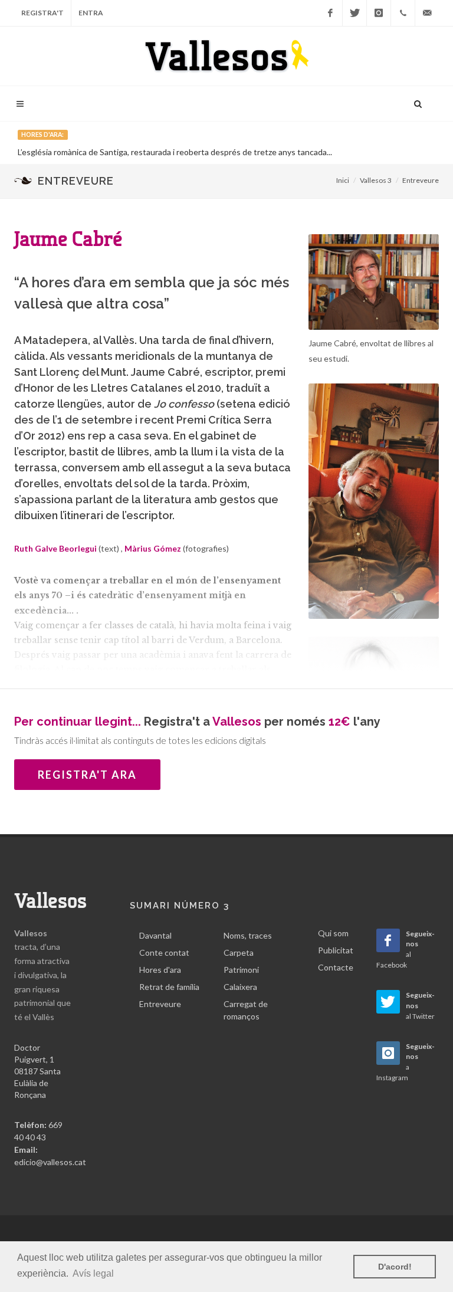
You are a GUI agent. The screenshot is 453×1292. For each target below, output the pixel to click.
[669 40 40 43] (403, 13)
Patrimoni (241, 970)
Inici (342, 180)
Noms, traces (248, 935)
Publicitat (335, 950)
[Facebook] (330, 13)
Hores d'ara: (42, 134)
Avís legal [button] (93, 1273)
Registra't (42, 12)
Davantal (155, 935)
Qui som (333, 933)
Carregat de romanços (246, 1010)
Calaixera (240, 987)
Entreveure (420, 180)
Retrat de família (169, 987)
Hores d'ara (160, 970)
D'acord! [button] (395, 1266)
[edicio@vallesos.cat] (427, 13)
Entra (90, 12)
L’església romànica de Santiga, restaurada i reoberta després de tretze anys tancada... (175, 152)
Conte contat (164, 952)
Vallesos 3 (376, 180)
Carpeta (239, 952)
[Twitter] (354, 13)
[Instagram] (378, 13)
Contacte (335, 967)
